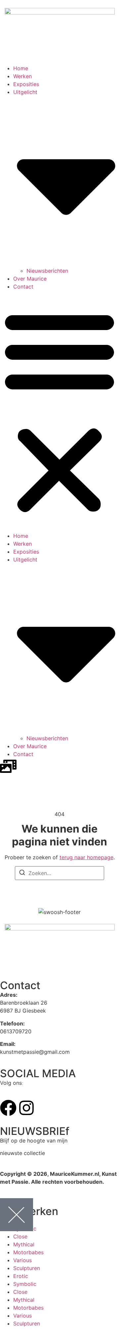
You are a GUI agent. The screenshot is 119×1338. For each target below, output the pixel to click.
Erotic (20, 1276)
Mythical (23, 1244)
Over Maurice (30, 278)
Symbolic (24, 1284)
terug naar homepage (86, 857)
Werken (22, 76)
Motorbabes (28, 1252)
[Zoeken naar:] (59, 873)
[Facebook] (8, 1108)
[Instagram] (26, 1108)
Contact (23, 286)
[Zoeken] (22, 873)
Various (22, 1260)
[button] (59, 411)
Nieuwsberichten (47, 270)
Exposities (26, 84)
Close (20, 1236)
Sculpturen (26, 1268)
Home (20, 68)
